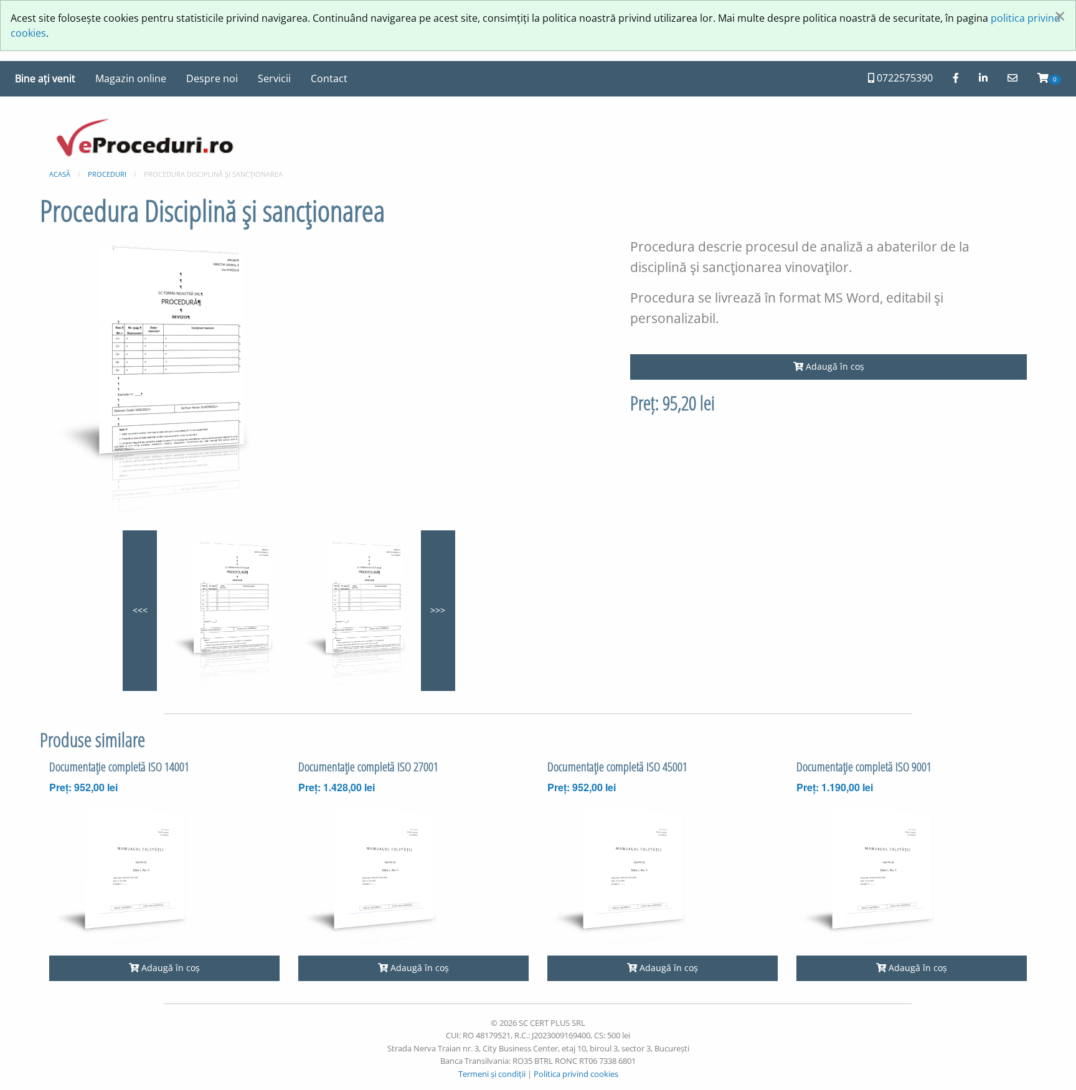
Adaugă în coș (833, 366)
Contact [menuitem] (329, 78)
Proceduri (107, 174)
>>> (437, 610)
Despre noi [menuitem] (212, 78)
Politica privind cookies (576, 1073)
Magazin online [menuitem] (130, 78)
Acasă (59, 174)
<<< (140, 610)
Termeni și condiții (492, 1073)
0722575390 (903, 78)
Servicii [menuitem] (274, 78)
